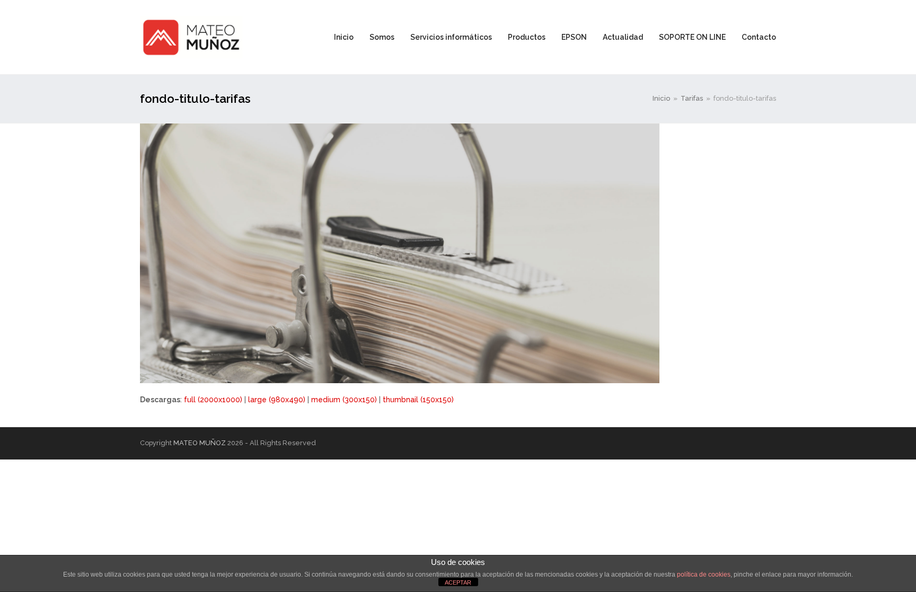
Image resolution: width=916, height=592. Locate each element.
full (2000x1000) (213, 399)
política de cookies (703, 574)
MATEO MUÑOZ (199, 443)
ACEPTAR (458, 582)
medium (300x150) (344, 399)
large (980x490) (276, 399)
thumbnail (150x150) (418, 399)
